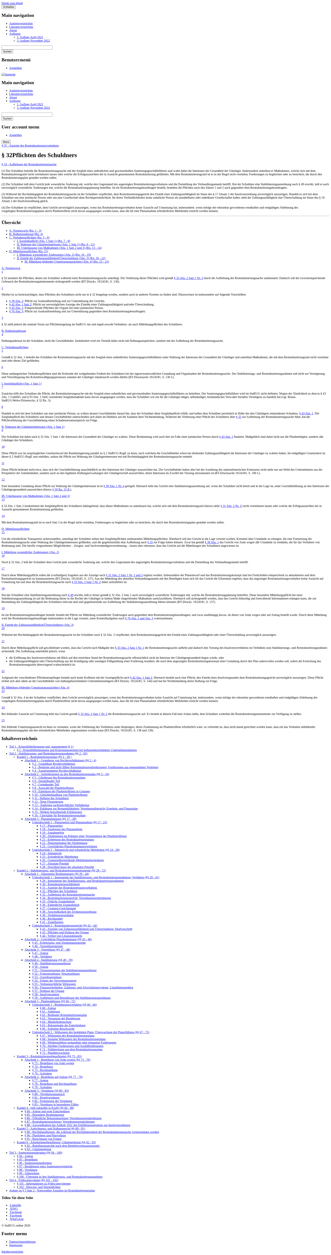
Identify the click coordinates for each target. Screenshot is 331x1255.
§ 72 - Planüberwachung (55, 1052)
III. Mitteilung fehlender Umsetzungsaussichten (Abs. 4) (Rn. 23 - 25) (67, 261)
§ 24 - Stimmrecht (50, 853)
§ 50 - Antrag (40, 966)
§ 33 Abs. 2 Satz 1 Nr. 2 (86, 582)
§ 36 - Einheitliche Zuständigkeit (59, 905)
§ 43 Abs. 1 (16, 307)
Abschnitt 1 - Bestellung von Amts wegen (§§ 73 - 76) (57, 1059)
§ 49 (70, 595)
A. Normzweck (11, 268)
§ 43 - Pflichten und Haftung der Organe (64, 932)
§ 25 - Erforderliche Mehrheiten (59, 856)
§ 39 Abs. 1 (212, 542)
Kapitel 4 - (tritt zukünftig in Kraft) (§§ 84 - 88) (45, 1108)
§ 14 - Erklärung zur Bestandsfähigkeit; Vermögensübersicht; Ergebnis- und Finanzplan (85, 808)
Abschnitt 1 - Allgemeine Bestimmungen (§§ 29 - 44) (57, 874)
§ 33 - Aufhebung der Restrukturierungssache (29, 164)
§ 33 (238, 416)
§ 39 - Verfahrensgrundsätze (57, 915)
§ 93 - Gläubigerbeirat (38, 1149)
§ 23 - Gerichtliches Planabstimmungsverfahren (68, 846)
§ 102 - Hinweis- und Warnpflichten (39, 1187)
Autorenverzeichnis (21, 23)
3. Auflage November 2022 (33, 40)
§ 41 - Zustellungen (51, 922)
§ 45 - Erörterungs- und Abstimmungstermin (59, 942)
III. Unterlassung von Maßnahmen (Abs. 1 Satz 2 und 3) (36, 496)
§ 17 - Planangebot (51, 825)
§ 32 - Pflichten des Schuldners (58, 891)
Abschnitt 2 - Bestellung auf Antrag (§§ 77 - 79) (54, 1077)
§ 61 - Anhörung (50, 1011)
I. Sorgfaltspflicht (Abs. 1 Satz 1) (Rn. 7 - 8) (43, 241)
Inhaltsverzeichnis (12, 1251)
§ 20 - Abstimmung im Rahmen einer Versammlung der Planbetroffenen (83, 836)
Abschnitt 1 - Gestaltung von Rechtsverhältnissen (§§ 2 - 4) (60, 760)
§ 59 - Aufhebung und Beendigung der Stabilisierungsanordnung (71, 997)
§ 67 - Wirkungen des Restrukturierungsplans (67, 1035)
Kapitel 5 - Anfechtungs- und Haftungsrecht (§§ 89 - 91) (51, 1128)
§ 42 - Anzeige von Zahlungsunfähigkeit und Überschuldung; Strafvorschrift (86, 929)
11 (3, 463)
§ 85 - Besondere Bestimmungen (44, 1114)
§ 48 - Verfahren (42, 956)
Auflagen (14, 33)
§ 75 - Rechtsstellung (45, 1070)
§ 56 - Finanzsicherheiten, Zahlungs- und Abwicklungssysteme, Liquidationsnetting (82, 987)
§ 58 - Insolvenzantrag (45, 994)
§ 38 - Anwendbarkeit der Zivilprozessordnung (68, 911)
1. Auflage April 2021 (30, 37)
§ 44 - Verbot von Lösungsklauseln (61, 935)
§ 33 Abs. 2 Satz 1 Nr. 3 (188, 278)
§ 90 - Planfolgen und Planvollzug (45, 1135)
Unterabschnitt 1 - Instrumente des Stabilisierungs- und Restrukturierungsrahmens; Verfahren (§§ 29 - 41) (95, 877)
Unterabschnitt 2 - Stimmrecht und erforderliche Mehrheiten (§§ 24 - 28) (76, 849)
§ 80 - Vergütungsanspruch (48, 1094)
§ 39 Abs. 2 (16, 301)
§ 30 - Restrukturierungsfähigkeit (60, 884)
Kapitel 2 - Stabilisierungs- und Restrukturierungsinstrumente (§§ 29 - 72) (61, 870)
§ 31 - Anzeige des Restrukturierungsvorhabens (30, 145)
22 (3, 671)
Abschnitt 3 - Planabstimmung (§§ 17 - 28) (50, 818)
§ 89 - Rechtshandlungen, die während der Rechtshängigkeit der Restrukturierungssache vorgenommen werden (92, 1132)
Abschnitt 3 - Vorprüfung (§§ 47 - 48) (47, 949)
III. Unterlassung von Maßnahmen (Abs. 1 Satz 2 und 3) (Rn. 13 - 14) (59, 247)
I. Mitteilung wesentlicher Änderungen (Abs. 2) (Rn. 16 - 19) (54, 254)
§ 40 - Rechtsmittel (51, 918)
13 (3, 499)
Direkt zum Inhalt (12, 3)
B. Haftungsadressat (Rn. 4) (26, 234)
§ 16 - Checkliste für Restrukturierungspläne (59, 815)
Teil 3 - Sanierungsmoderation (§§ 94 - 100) (35, 1152)
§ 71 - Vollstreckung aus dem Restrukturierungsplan (71, 1049)
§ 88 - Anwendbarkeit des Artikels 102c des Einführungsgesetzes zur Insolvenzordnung (77, 1125)
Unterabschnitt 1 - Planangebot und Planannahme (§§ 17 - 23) (69, 822)
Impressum (15, 1245)
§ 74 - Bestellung (42, 1066)
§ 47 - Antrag (40, 953)
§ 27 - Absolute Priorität (54, 863)
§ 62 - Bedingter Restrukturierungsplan (63, 1015)
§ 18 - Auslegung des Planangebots (61, 829)
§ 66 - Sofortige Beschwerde (57, 1028)
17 (3, 568)
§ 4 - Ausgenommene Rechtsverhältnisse (56, 770)
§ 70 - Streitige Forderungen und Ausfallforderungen (71, 1046)
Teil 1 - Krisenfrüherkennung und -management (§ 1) (41, 746)
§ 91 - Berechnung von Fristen (43, 1138)
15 (3, 532)
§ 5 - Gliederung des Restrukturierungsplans (58, 777)
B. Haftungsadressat (14, 330)
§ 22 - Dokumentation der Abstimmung (63, 843)
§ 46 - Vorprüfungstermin (47, 946)
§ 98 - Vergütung (27, 1169)
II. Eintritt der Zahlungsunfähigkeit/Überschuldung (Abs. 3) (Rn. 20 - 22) (61, 258)
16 (3, 555)
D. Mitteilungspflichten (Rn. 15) (28, 251)
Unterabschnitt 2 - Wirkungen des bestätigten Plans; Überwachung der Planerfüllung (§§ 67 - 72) (90, 1032)
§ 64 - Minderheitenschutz (55, 1021)
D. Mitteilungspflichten (15, 528)
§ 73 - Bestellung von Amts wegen (53, 1063)
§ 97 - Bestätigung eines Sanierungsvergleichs (44, 1166)
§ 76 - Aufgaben (42, 1073)
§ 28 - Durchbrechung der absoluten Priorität (67, 867)
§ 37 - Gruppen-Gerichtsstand (58, 908)
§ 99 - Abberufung (28, 1173)
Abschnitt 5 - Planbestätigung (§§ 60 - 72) (50, 1001)
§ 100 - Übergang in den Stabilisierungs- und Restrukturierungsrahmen (59, 1176)
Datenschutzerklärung (22, 1241)
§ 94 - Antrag (25, 1156)
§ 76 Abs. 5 (16, 311)
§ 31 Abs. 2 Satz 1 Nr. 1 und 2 (124, 575)
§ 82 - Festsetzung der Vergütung (52, 1101)
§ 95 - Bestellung (27, 1159)
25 (3, 720)
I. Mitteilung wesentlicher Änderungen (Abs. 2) (30, 552)
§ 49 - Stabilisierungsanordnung (51, 963)
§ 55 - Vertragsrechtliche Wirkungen (54, 984)
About (13, 30)
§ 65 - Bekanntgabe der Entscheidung (62, 1025)
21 (3, 641)
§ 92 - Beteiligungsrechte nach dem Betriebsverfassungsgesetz (62, 1145)
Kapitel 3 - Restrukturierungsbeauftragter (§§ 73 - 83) (49, 1056)
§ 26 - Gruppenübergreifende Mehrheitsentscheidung (72, 860)
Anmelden (15, 68)
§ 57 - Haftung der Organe (48, 991)
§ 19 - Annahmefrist (52, 832)
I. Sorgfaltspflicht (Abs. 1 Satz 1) (21, 383)
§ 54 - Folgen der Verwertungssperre (54, 980)
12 (3, 479)
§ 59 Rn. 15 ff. (61, 489)
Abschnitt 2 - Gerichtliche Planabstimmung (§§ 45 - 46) (58, 939)
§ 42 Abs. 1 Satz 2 (20, 304)
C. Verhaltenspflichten (15, 347)
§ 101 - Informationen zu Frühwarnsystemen (44, 1183)
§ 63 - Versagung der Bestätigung (60, 1018)
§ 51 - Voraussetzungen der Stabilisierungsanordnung (64, 970)
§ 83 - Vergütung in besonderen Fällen (55, 1104)
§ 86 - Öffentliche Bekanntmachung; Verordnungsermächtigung (63, 1118)
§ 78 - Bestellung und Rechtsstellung (54, 1083)
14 (3, 515)
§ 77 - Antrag (40, 1080)
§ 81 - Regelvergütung (45, 1097)
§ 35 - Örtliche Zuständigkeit (57, 901)
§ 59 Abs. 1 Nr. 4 (113, 486)
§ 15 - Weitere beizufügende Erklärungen (57, 812)
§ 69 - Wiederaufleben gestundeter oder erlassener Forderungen (78, 1042)
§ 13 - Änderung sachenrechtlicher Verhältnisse (60, 805)
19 (3, 608)
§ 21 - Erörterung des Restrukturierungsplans (67, 839)
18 (3, 588)
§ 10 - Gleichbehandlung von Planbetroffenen (60, 794)
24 (3, 707)
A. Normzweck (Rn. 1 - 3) (25, 230)
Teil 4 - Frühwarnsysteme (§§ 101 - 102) (33, 1180)
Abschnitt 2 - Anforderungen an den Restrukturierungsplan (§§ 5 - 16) (67, 774)
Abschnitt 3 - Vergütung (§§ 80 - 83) (47, 1090)
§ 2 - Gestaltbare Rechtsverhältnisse (53, 763)
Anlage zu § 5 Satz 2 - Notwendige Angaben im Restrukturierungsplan (52, 1190)
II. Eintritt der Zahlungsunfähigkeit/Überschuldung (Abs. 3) (38, 624)
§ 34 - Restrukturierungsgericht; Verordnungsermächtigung (75, 898)
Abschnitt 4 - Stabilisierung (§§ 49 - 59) (49, 960)
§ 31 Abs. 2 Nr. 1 (230, 506)
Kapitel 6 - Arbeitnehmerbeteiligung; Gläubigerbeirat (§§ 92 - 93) (56, 1142)
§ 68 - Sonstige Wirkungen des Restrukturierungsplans (73, 1039)
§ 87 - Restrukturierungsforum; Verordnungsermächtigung (60, 1121)
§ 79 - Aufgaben (42, 1087)
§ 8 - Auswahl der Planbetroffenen (53, 788)
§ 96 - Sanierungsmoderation (34, 1163)
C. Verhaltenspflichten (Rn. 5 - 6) (29, 237)
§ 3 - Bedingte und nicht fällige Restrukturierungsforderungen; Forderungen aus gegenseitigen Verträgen (95, 767)
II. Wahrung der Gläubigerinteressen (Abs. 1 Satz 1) (33, 426)
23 (3, 691)
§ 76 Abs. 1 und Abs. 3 (139, 618)
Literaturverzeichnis (21, 26)
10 (3, 446)
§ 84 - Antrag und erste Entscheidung (47, 1111)
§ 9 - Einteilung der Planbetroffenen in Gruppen (61, 791)
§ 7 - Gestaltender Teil (45, 784)
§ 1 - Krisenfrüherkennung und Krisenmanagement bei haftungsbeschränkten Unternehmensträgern (77, 750)
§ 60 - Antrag (48, 1008)
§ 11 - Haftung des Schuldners (50, 798)
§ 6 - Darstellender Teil (46, 781)
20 (3, 628)
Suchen (7, 51)
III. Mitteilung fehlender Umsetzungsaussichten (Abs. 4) (35, 687)
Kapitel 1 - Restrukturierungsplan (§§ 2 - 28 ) (44, 757)
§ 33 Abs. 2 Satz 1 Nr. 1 (129, 647)
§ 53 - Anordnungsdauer (47, 977)
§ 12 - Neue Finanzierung (47, 801)
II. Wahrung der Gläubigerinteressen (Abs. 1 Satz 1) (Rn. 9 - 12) (56, 244)
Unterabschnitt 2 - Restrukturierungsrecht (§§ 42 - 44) (64, 925)
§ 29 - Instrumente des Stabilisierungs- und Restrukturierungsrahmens (82, 880)
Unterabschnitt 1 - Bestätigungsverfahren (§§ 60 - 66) (64, 1004)
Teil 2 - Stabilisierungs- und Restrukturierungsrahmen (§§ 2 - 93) (48, 753)
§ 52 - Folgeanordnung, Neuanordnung (56, 973)
